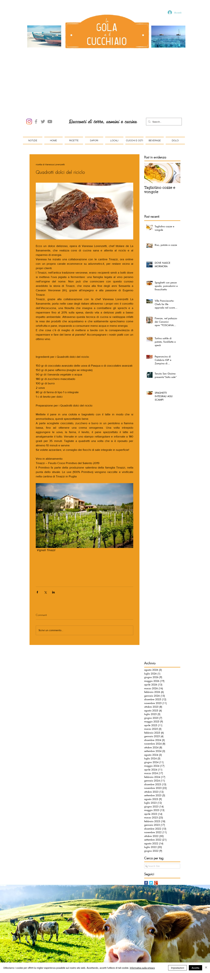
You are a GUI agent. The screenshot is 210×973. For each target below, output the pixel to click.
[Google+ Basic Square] (156, 845)
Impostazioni (177, 967)
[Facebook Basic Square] (146, 845)
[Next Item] (175, 135)
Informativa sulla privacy (142, 967)
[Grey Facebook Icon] (36, 84)
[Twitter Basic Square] (151, 845)
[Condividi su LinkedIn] (53, 554)
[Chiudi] (206, 967)
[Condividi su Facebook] (37, 554)
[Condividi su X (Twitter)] (45, 554)
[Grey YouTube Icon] (50, 84)
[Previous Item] (149, 135)
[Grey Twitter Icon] (43, 84)
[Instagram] (29, 84)
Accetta (195, 967)
